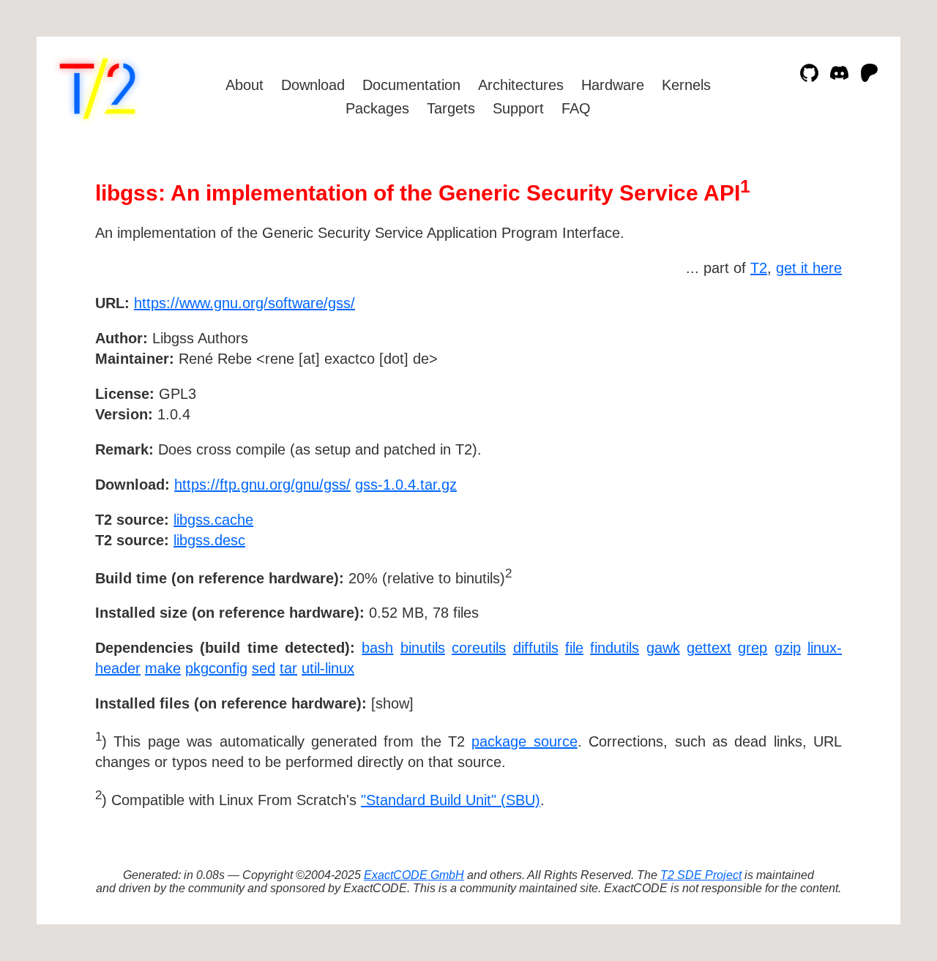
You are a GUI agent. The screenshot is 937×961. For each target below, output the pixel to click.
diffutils (536, 648)
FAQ (576, 108)
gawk (663, 648)
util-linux (328, 668)
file (574, 648)
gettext (709, 648)
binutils (422, 648)
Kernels (686, 85)
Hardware (612, 85)
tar (288, 668)
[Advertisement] (798, 388)
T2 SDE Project (701, 875)
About (244, 85)
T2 (758, 268)
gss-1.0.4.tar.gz (406, 484)
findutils (614, 648)
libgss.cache (213, 520)
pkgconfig (216, 668)
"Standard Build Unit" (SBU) (450, 800)
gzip (787, 648)
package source (524, 741)
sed (263, 668)
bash (377, 648)
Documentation (411, 85)
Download (313, 85)
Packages (377, 108)
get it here (809, 268)
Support (518, 108)
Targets (451, 108)
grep (752, 648)
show (392, 703)
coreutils (479, 648)
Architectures (521, 85)
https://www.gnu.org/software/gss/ (244, 303)
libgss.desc (209, 540)
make (163, 668)
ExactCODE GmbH (414, 875)
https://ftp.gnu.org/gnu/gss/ (262, 484)
